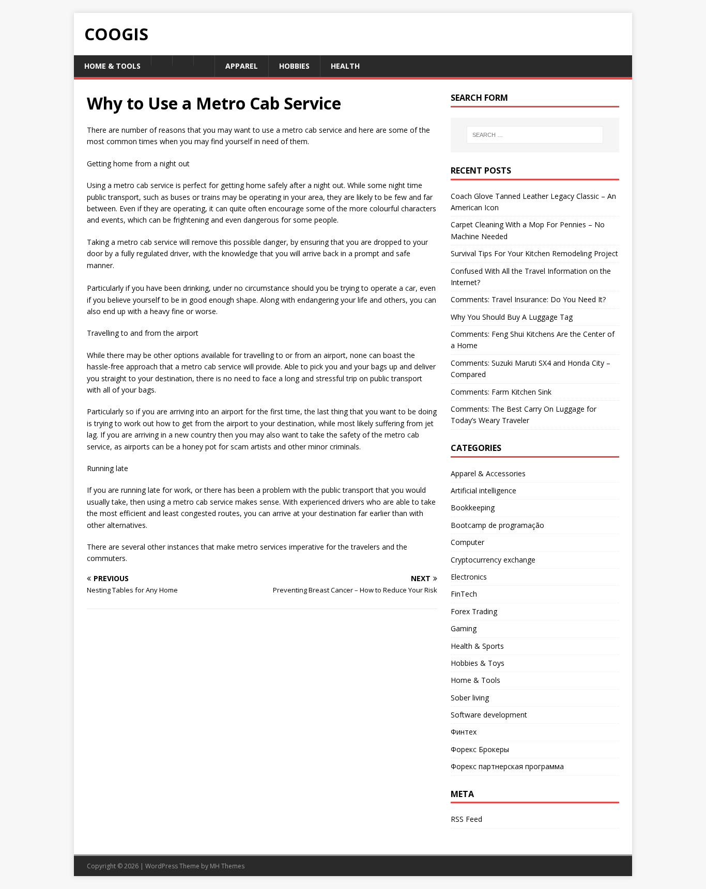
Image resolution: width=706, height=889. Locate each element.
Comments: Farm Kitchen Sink (501, 392)
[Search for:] (535, 135)
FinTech (464, 594)
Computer (467, 542)
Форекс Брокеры (480, 749)
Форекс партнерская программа (507, 766)
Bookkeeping (473, 507)
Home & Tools (475, 680)
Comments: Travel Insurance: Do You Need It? (528, 299)
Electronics (469, 577)
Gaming (464, 628)
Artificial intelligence (483, 490)
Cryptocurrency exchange (493, 560)
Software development (489, 715)
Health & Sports (477, 646)
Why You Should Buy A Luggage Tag (512, 317)
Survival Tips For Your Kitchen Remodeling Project (534, 253)
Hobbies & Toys (477, 663)
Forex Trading (474, 611)
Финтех (464, 732)
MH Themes (227, 866)
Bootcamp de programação (497, 525)
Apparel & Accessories (488, 473)
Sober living (470, 698)
